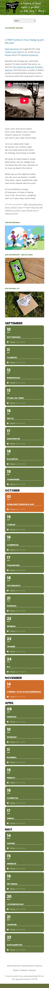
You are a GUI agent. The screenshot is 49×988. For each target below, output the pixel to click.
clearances (35, 207)
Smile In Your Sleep (13, 52)
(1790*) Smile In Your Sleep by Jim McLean (24, 41)
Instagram (32, 970)
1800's (25, 204)
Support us (38, 965)
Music (7, 207)
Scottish (29, 210)
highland (8, 210)
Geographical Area (35, 204)
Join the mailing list (13, 965)
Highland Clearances (29, 55)
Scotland (13, 207)
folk (41, 207)
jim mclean (16, 210)
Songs (19, 207)
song (35, 210)
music (23, 210)
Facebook (23, 970)
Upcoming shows (27, 965)
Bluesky (16, 970)
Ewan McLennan (12, 49)
